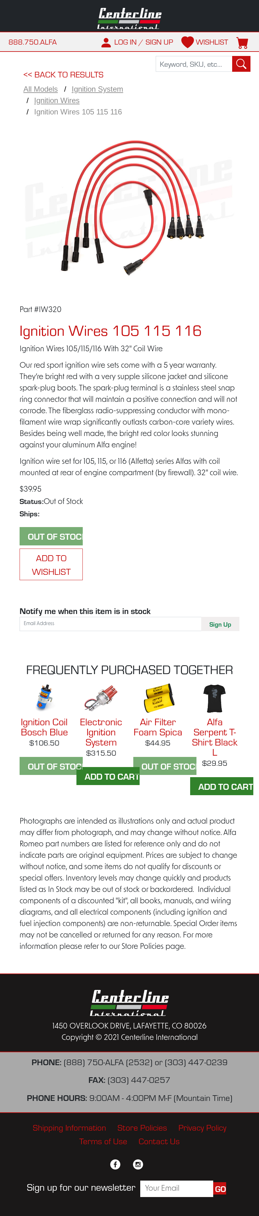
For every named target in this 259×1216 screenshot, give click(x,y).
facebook (115, 1164)
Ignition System (97, 89)
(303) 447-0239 (196, 1061)
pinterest (149, 1164)
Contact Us (159, 1140)
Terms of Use (103, 1140)
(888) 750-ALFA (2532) (108, 1061)
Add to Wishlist (51, 564)
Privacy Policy (202, 1127)
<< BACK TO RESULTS (63, 74)
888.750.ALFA (33, 41)
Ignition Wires (57, 100)
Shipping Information (69, 1127)
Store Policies (142, 1127)
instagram (138, 1164)
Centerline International (129, 18)
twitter (127, 1164)
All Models (40, 89)
